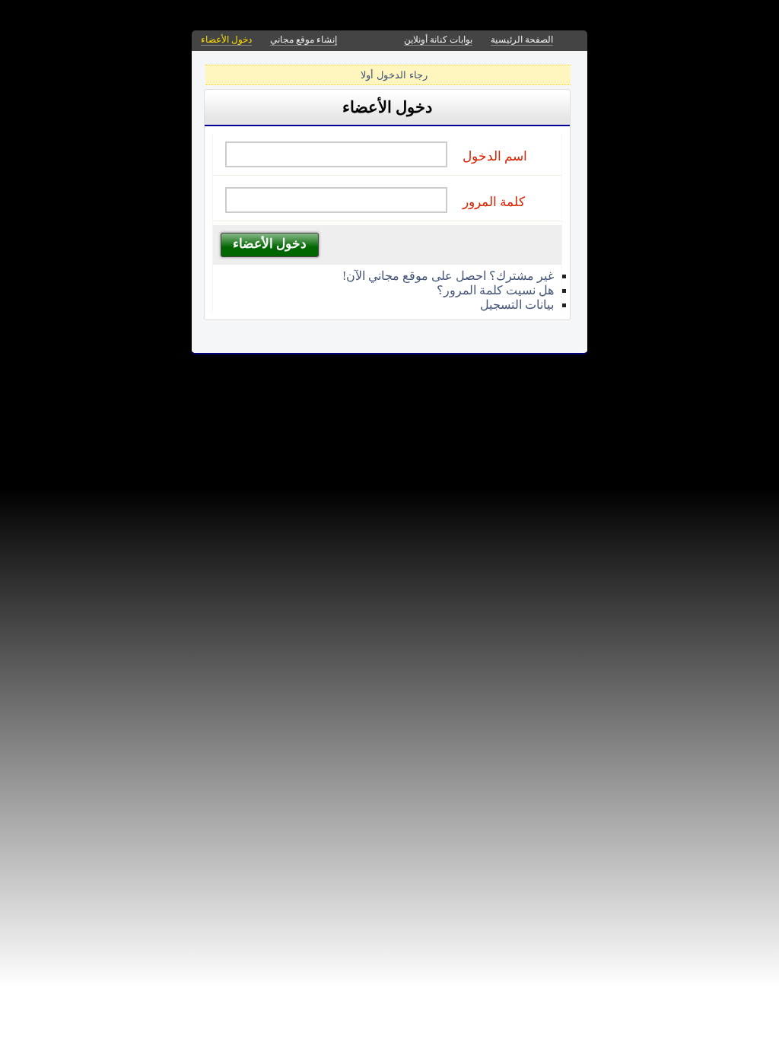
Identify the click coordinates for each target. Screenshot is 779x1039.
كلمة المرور (494, 202)
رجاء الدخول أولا (394, 75)
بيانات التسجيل (517, 304)
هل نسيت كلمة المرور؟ (495, 290)
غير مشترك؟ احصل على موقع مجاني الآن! (448, 275)
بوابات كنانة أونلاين (438, 39)
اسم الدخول (495, 156)
